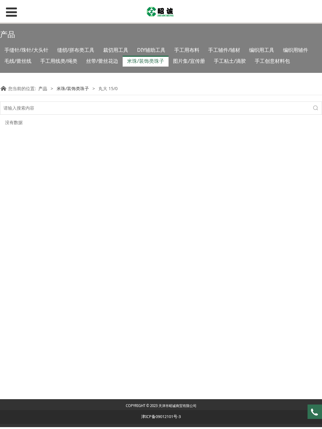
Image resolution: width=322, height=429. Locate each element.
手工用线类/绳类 (58, 60)
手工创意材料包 (272, 60)
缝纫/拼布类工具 (75, 49)
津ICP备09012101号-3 (161, 416)
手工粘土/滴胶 (230, 60)
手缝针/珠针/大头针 (26, 49)
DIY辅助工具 (151, 49)
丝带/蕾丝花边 (102, 60)
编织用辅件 (295, 49)
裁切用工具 (115, 49)
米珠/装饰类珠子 (145, 60)
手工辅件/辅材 (224, 49)
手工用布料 (186, 49)
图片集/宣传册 (189, 60)
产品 (42, 88)
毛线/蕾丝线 (17, 60)
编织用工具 (261, 49)
